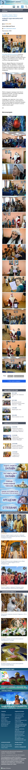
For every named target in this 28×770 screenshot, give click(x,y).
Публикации (3, 718)
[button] (26, 6)
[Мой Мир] (8, 33)
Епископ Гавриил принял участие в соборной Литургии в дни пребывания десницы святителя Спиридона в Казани (13, 536)
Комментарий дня (5, 717)
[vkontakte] (14, 6)
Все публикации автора (10, 28)
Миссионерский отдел (20, 731)
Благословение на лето (18, 416)
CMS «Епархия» (21, 755)
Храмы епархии (19, 742)
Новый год (10, 376)
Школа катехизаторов (19, 735)
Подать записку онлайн (6, 744)
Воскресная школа (19, 734)
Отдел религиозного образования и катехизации (19, 717)
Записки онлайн (5, 742)
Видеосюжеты (4, 726)
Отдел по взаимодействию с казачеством (21, 721)
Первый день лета (16, 409)
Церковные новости (5, 723)
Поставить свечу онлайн (6, 746)
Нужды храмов (4, 747)
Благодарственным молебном (10, 54)
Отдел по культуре (19, 722)
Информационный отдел (20, 739)
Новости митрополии (6, 721)
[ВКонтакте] (5, 33)
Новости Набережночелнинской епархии (6, 715)
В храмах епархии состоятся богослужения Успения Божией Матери (12, 664)
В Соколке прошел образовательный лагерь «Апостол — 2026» (18, 403)
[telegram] (22, 6)
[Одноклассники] (6, 33)
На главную (5, 15)
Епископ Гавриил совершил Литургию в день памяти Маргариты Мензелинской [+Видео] (12, 588)
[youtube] (18, 6)
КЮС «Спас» (18, 737)
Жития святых (4, 720)
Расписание (18, 744)
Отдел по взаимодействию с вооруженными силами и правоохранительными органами (21, 726)
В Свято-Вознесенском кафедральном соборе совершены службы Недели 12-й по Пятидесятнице (13, 562)
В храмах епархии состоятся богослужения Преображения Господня (12, 639)
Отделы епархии (19, 711)
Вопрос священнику (20, 747)
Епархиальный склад (19, 732)
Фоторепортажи (4, 724)
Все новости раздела (14, 381)
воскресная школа (19, 376)
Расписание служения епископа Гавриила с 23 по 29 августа (14, 615)
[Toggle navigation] (2, 7)
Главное (10, 15)
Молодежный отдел (19, 738)
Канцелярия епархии (19, 713)
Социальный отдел (19, 715)
